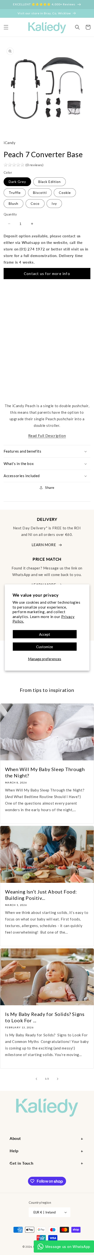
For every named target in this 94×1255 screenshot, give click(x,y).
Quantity (10, 214)
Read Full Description (47, 435)
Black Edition (49, 182)
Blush (13, 203)
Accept (44, 634)
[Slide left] (36, 1079)
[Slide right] (57, 1079)
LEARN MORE (44, 544)
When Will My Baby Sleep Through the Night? (45, 772)
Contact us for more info (47, 273)
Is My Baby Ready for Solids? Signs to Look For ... (44, 1017)
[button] (6, 27)
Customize (44, 646)
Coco (35, 203)
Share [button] (49, 487)
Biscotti (40, 192)
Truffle (15, 192)
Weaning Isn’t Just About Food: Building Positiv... (41, 895)
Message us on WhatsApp (67, 1246)
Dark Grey (17, 182)
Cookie (65, 192)
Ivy (54, 203)
